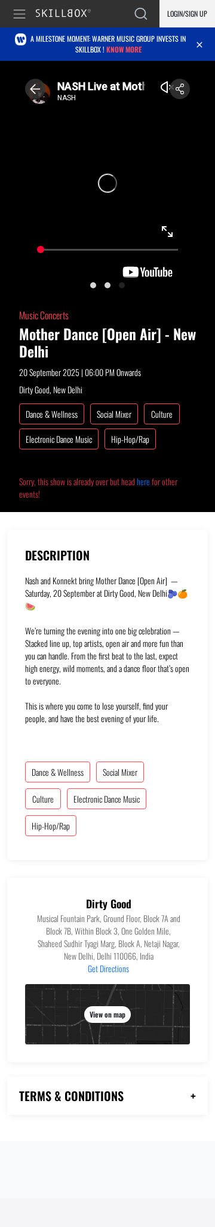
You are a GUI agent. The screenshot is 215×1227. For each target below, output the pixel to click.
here (143, 481)
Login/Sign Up (187, 13)
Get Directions (108, 968)
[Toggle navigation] (21, 14)
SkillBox (68, 14)
